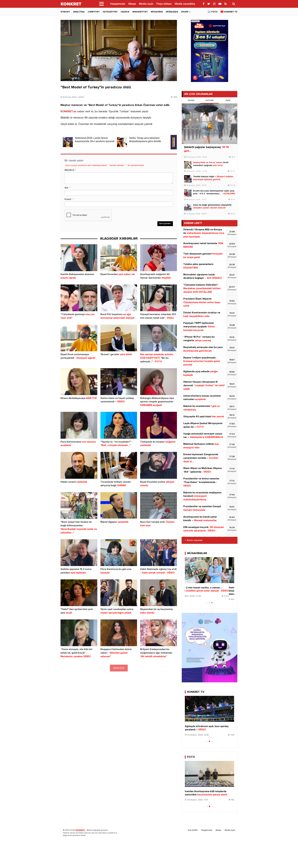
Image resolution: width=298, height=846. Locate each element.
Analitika (79, 12)
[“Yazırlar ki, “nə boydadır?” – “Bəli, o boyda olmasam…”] (118, 425)
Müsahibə (157, 12)
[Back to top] (289, 837)
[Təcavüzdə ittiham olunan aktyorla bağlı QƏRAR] (118, 465)
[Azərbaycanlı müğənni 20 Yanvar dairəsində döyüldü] (158, 257)
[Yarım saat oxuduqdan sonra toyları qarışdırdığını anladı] (118, 592)
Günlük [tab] (191, 100)
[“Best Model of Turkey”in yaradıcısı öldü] (119, 50)
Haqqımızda (117, 3)
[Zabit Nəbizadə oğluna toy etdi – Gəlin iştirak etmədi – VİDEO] (158, 552)
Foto (214, 12)
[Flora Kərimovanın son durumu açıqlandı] (79, 425)
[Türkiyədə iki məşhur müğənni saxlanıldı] (158, 425)
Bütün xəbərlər (195, 540)
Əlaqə (132, 3)
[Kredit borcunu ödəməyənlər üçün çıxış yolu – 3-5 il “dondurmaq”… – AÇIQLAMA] (188, 193)
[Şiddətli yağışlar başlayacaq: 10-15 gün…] (209, 123)
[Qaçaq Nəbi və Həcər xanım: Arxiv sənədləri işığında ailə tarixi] (188, 164)
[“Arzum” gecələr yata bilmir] (118, 338)
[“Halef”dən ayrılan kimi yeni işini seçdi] (79, 592)
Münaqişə (172, 12)
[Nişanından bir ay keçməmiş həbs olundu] (158, 592)
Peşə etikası (164, 3)
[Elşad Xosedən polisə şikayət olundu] (158, 465)
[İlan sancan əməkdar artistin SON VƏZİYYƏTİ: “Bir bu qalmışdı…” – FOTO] (158, 338)
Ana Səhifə (193, 830)
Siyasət (65, 12)
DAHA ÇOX (118, 668)
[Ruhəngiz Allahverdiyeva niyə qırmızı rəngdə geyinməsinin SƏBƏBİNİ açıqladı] (158, 381)
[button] (230, 569)
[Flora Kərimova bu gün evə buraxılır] (118, 552)
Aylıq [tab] (228, 100)
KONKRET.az (68, 111)
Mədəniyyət (140, 12)
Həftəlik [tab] (209, 100)
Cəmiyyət (94, 12)
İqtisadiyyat (110, 12)
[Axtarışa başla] (233, 4)
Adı (66, 188)
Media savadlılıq (185, 3)
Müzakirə (69, 170)
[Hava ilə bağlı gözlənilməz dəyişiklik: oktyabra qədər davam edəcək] (188, 207)
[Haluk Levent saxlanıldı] (79, 465)
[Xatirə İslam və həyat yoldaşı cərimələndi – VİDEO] (118, 381)
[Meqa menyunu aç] (101, 4)
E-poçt (68, 199)
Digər (184, 12)
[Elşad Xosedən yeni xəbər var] (118, 257)
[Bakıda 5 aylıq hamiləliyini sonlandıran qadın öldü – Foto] (209, 774)
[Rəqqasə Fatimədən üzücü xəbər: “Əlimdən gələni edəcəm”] (118, 632)
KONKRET (80, 830)
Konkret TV (230, 12)
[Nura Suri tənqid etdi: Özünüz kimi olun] (158, 505)
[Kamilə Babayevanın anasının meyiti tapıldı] (79, 257)
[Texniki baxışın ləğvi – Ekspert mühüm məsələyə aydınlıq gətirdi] (188, 179)
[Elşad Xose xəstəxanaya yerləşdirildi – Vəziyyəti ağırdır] (79, 338)
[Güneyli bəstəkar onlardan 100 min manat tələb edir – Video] (158, 297)
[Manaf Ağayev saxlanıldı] (118, 505)
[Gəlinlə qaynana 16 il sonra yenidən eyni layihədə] (79, 552)
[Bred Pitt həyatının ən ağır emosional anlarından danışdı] (118, 297)
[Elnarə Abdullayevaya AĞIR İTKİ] (79, 381)
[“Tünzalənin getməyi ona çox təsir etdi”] (79, 297)
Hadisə (125, 12)
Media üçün (146, 3)
